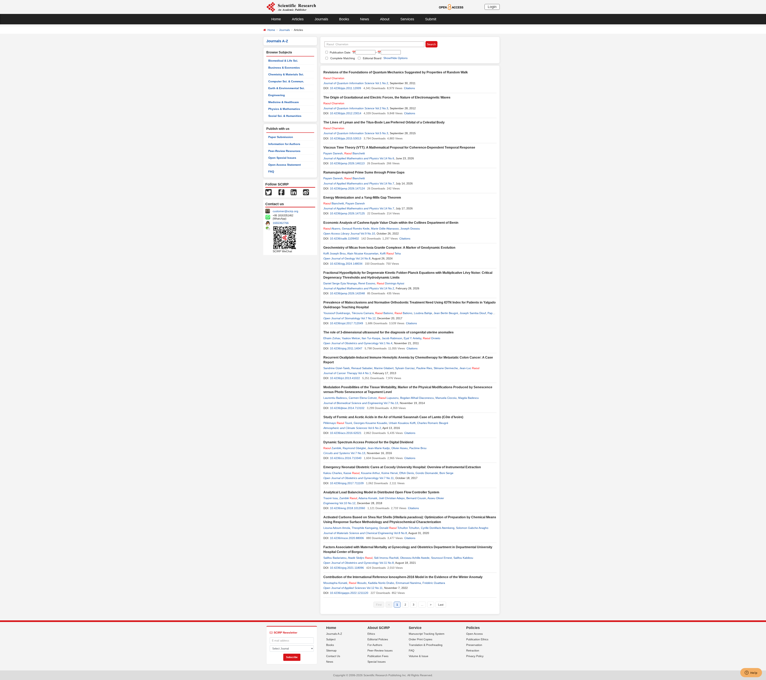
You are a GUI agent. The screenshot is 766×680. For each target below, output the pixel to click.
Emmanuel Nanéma (408, 582)
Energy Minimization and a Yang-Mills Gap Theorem (362, 197)
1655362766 (281, 223)
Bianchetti (354, 153)
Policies (473, 628)
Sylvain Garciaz (405, 368)
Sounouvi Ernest (441, 557)
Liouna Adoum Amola (336, 527)
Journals (321, 19)
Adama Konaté (367, 498)
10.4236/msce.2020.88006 (347, 538)
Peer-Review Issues (380, 650)
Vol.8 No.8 (400, 533)
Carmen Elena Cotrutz (363, 397)
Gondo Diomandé (427, 473)
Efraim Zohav (331, 338)
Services (407, 19)
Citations (409, 88)
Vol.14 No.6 (387, 158)
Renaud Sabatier (361, 368)
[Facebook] (281, 192)
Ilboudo (357, 582)
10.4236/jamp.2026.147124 (347, 188)
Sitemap (331, 650)
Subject (331, 639)
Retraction (472, 650)
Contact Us (333, 656)
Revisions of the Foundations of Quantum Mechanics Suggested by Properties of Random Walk (395, 72)
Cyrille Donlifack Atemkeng (437, 527)
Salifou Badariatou (334, 557)
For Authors (374, 644)
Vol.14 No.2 (387, 288)
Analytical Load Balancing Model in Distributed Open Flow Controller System (381, 492)
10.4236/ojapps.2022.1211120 (349, 592)
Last (440, 604)
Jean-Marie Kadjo (378, 448)
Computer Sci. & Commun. (286, 81)
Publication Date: (340, 52)
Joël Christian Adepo (392, 498)
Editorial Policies (377, 639)
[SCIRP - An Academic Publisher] (291, 6)
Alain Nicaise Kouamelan (362, 253)
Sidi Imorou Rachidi (386, 557)
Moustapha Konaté (335, 582)
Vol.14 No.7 (387, 183)
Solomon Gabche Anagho (472, 527)
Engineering (276, 95)
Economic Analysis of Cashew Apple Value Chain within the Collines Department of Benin (390, 222)
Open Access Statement (284, 164)
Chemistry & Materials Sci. (286, 74)
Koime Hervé (389, 473)
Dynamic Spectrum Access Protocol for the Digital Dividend (368, 442)
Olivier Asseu (399, 448)
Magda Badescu (468, 397)
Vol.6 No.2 (374, 428)
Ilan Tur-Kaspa (371, 338)
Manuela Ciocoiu (446, 397)
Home (276, 19)
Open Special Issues (282, 157)
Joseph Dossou (410, 228)
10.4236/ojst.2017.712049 (346, 323)
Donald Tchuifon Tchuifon (399, 527)
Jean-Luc (469, 368)
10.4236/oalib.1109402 (344, 238)
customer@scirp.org (285, 211)
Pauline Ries (424, 368)
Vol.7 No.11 (386, 478)
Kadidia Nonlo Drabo (381, 582)
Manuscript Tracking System (426, 633)
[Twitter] (268, 192)
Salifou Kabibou (463, 557)
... (422, 604)
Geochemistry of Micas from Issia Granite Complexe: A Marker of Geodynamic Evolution (389, 247)
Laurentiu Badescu (335, 397)
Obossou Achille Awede (414, 557)
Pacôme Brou (417, 448)
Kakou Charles (332, 473)
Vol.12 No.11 (375, 587)
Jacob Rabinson (392, 338)
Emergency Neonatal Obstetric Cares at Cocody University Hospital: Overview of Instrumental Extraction (402, 467)
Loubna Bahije (423, 313)
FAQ (271, 171)
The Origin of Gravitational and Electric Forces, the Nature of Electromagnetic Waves (386, 97)
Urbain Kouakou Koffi (402, 423)
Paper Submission (280, 137)
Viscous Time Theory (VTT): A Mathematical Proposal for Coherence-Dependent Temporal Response (399, 147)
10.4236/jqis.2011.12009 (345, 88)
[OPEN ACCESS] (451, 6)
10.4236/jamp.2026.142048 (347, 293)
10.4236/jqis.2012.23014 (345, 113)
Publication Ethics (477, 639)
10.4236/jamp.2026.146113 (347, 163)
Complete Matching (342, 58)
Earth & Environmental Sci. (286, 88)
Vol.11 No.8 (386, 562)
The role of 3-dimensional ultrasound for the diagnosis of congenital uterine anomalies (388, 332)
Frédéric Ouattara (433, 582)
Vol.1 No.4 (385, 343)
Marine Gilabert (384, 368)
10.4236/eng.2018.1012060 (347, 508)
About (384, 19)
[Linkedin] (294, 192)
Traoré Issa (330, 498)
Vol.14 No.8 (363, 258)
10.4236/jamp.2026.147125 (347, 213)
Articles (298, 19)
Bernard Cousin (416, 498)
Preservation (474, 644)
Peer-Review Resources (284, 151)
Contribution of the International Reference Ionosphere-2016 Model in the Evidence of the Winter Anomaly (403, 577)
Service (415, 628)
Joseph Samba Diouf (473, 313)
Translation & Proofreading (425, 644)
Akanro (331, 228)
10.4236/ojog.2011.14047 (346, 348)
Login (492, 7)
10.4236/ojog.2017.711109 (347, 483)
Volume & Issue (418, 656)
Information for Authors (284, 144)
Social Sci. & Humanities (284, 115)
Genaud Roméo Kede (355, 228)
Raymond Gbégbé (354, 448)
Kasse (351, 473)
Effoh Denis (406, 473)
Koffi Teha (390, 253)
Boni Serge (446, 473)
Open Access (474, 633)
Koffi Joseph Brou (334, 253)
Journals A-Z (334, 633)
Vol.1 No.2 (381, 83)
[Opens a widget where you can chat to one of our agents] (751, 673)
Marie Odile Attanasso (385, 228)
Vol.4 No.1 (364, 373)
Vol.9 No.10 (367, 233)
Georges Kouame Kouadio (370, 423)
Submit (430, 19)
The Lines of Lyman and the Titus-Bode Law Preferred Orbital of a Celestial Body (384, 122)
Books (344, 19)
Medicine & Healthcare (283, 102)
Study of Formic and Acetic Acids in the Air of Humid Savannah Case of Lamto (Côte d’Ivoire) (393, 417)
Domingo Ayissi (390, 283)
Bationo (384, 313)
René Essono (366, 283)
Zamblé (332, 448)
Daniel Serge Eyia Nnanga (340, 283)
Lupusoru (388, 397)
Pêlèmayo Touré (337, 423)
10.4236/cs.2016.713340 (345, 458)
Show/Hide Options (395, 58)
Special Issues (376, 661)
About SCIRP (378, 628)
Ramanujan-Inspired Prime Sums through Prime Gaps (364, 172)
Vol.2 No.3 (381, 108)
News (364, 19)
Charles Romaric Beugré (432, 423)
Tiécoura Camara (363, 313)
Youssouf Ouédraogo (336, 313)
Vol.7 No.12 (368, 318)
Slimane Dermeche (446, 368)
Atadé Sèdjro (360, 557)
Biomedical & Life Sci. (283, 60)
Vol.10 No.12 (347, 503)
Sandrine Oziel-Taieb (336, 368)
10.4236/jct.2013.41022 (345, 378)
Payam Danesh (333, 153)
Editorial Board (372, 58)
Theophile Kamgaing (365, 527)
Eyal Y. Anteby (412, 338)
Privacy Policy (475, 656)
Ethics (371, 633)
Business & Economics (284, 67)
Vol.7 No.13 (391, 403)
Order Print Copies (420, 639)
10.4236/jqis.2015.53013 (345, 138)
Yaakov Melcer (351, 338)
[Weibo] (306, 192)
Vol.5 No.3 (381, 133)
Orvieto (431, 338)
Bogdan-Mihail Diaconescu (417, 397)
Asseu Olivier (435, 498)
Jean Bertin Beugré (446, 313)
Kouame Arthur (370, 473)
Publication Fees (377, 656)
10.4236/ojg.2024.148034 (346, 263)
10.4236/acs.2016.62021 (345, 433)
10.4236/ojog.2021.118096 (347, 567)
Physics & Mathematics (284, 108)
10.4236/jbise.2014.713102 (347, 408)
